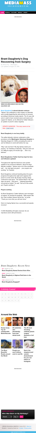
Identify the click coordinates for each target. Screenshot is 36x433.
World (20, 12)
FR (16, 6)
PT (24, 6)
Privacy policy (27, 428)
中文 (27, 6)
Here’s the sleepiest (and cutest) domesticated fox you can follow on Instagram (28, 355)
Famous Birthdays (8, 411)
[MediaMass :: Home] (18, 3)
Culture (14, 12)
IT (22, 6)
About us (29, 426)
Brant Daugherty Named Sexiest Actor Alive (16, 270)
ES (18, 6)
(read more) (10, 128)
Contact (21, 428)
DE (20, 6)
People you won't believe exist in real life (17, 352)
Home (2, 12)
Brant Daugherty (6, 110)
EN (13, 6)
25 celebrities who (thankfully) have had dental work (16, 331)
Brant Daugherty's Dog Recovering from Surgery (16, 60)
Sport (25, 12)
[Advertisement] (18, 36)
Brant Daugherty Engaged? (11, 282)
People (7, 12)
